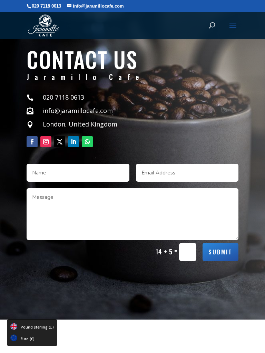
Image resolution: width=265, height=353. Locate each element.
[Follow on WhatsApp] (87, 141)
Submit (220, 252)
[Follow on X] (59, 141)
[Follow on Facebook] (32, 141)
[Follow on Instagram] (45, 141)
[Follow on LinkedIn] (73, 141)
